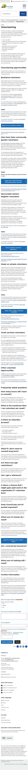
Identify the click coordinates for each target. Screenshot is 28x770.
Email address (5, 622)
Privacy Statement (15, 760)
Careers (8, 761)
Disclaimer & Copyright (5, 760)
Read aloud (15, 633)
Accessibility (3, 761)
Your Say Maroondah (6, 722)
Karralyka (3, 717)
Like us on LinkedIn (7, 692)
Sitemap (21, 760)
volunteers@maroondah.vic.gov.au (10, 256)
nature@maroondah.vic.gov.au (9, 105)
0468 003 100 (10, 659)
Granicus (25, 764)
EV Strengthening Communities (18, 381)
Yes (3, 603)
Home (2, 20)
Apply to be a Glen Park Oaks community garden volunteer (13, 181)
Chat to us (3, 655)
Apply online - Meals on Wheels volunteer (14, 311)
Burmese (3, 709)
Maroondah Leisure (5, 720)
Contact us (3, 671)
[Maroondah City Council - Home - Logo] (7, 6)
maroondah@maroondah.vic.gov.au (9, 660)
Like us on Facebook (8, 685)
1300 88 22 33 (7, 658)
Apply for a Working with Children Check (13, 540)
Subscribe (9, 738)
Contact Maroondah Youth (17, 364)
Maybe (4, 605)
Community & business (12, 20)
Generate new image (18, 632)
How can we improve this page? (11, 611)
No (3, 607)
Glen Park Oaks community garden (10, 143)
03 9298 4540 (4, 227)
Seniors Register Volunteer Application (13, 248)
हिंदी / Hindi (3, 702)
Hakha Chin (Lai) (5, 707)
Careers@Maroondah (8, 375)
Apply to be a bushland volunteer (12, 125)
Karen (2, 705)
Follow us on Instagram (8, 690)
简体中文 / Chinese (5, 700)
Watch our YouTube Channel (10, 687)
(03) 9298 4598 (18, 103)
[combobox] (19, 1)
